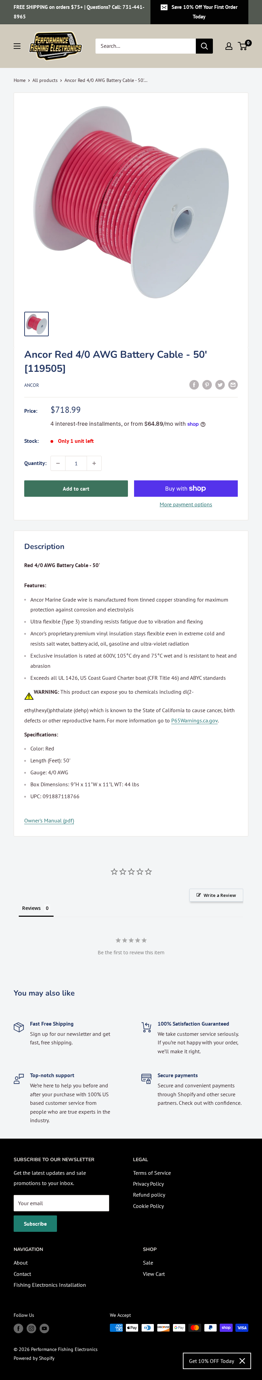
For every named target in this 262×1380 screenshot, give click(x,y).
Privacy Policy (148, 1183)
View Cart (154, 1273)
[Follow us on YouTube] (44, 1329)
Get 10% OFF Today (211, 1360)
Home (20, 80)
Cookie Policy (148, 1205)
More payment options (186, 504)
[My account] (228, 46)
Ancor (31, 385)
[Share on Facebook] (194, 384)
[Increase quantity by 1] (94, 463)
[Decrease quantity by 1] (58, 463)
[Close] (242, 1361)
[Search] (204, 46)
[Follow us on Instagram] (31, 1329)
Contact (22, 1273)
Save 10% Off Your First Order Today (204, 12)
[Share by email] (233, 384)
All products (45, 80)
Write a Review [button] (220, 895)
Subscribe (35, 1223)
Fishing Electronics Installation (50, 1284)
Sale (148, 1262)
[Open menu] (17, 46)
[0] (242, 46)
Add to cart (76, 488)
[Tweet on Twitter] (220, 384)
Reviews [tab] (31, 908)
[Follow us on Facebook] (18, 1329)
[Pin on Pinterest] (207, 384)
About (21, 1262)
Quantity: (35, 463)
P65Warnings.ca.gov (194, 720)
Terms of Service (152, 1172)
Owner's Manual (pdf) (49, 820)
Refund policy (149, 1194)
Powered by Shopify (34, 1358)
